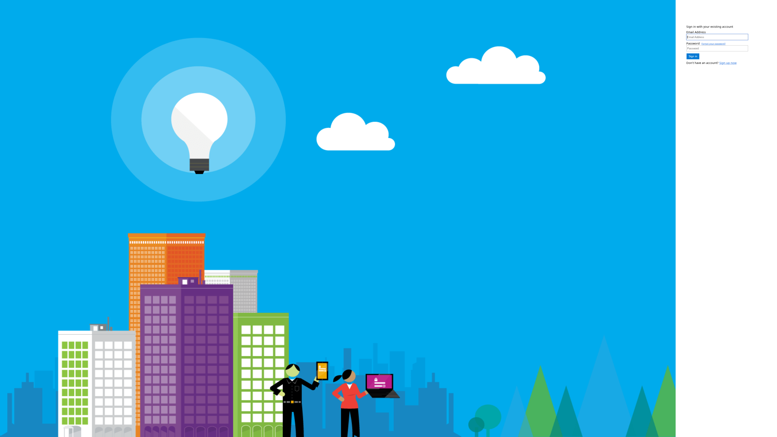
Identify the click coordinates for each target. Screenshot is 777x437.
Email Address (696, 32)
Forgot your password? (714, 43)
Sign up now (728, 63)
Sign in (693, 56)
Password (693, 43)
